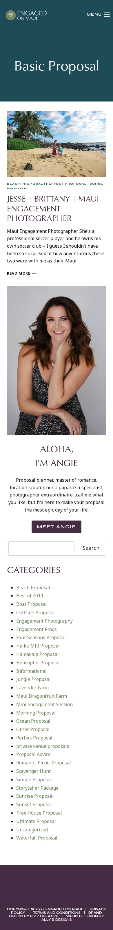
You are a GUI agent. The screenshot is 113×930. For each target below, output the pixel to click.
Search (91, 547)
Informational (31, 671)
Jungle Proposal (33, 679)
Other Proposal (33, 729)
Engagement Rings (36, 629)
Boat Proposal (31, 604)
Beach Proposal (25, 184)
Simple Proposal (34, 779)
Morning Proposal (36, 713)
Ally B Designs (56, 920)
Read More (21, 273)
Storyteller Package (37, 788)
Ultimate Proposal (36, 821)
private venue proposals (42, 746)
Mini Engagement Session (44, 704)
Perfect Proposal (66, 184)
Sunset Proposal (34, 804)
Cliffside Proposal (35, 612)
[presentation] (56, 144)
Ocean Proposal (33, 721)
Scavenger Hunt (33, 771)
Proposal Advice (33, 754)
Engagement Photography (44, 621)
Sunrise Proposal (35, 796)
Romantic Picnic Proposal (43, 762)
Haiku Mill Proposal (38, 646)
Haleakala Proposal (37, 654)
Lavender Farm (32, 687)
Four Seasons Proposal (41, 637)
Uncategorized (32, 829)
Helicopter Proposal (38, 662)
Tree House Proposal (39, 813)
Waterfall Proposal (36, 838)
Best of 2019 (29, 595)
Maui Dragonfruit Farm (41, 696)
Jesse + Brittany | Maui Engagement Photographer (53, 208)
